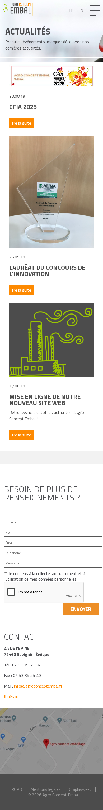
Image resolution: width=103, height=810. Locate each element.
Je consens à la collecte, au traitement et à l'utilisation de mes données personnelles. (44, 576)
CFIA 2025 (23, 106)
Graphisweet (80, 789)
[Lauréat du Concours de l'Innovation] (51, 192)
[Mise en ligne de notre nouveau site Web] (51, 340)
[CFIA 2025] (51, 75)
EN (81, 10)
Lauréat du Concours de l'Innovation (47, 270)
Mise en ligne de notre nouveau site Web (45, 400)
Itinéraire (12, 696)
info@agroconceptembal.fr (38, 686)
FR (71, 10)
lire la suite (21, 123)
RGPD (16, 789)
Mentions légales (45, 789)
